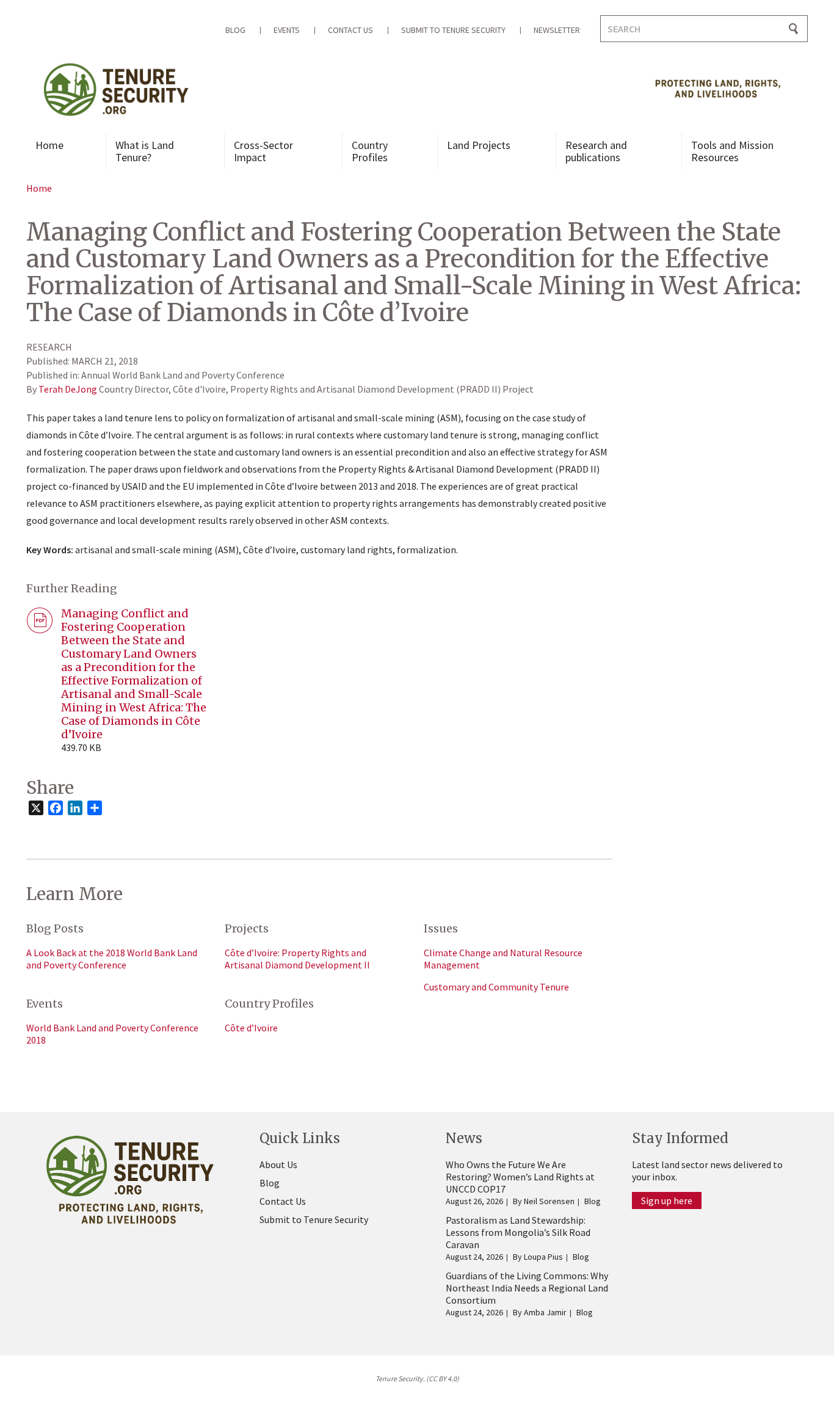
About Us (278, 1164)
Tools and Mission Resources (732, 151)
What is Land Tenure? (144, 151)
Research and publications (596, 151)
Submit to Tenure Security (453, 29)
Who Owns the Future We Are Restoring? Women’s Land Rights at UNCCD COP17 (520, 1176)
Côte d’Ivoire (251, 1028)
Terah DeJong (67, 389)
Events (287, 29)
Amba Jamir (545, 1312)
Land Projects (478, 145)
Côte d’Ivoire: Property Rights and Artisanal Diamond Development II (297, 958)
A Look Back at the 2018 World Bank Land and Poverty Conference (111, 958)
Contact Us (350, 29)
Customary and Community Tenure (496, 987)
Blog (235, 29)
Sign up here (666, 1200)
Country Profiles (370, 151)
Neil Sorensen (549, 1201)
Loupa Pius (543, 1256)
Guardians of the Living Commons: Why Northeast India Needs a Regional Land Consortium (527, 1287)
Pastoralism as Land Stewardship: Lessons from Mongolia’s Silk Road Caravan (518, 1232)
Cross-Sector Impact (263, 151)
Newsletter (557, 29)
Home (49, 145)
